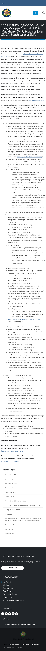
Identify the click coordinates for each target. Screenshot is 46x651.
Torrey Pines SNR (10, 475)
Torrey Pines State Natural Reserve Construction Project (23, 505)
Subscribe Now (16, 568)
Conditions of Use (14, 644)
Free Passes (8, 591)
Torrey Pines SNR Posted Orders (15, 501)
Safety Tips (7, 582)
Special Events (9, 529)
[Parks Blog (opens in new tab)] (16, 613)
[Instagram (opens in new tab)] (13, 613)
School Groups (10, 497)
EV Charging (8, 588)
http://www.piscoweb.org (36, 100)
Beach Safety (9, 479)
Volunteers (8, 514)
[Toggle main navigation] (35, 13)
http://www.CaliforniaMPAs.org (11, 461)
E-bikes (6, 585)
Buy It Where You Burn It (13, 600)
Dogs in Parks (8, 597)
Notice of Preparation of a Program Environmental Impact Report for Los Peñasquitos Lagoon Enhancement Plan (23, 519)
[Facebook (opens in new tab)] (2, 613)
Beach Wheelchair (11, 483)
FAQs (5, 644)
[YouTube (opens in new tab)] (9, 613)
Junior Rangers (9, 534)
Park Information (10, 492)
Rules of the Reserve (12, 525)
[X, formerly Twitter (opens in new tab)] (6, 613)
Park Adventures (10, 488)
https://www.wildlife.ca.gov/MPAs (12, 451)
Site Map (19, 647)
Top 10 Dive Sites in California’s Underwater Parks (24, 319)
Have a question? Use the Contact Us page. (20, 624)
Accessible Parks (9, 647)
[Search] (42, 13)
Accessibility (35, 644)
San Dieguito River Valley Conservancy (29, 157)
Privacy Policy (26, 644)
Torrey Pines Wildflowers (13, 510)
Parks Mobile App (10, 594)
